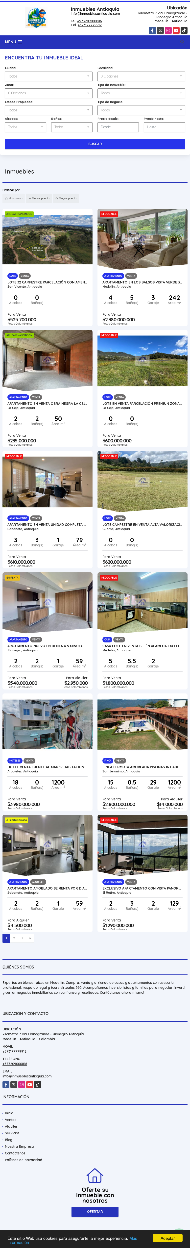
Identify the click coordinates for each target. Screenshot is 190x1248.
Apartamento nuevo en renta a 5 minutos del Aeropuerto (47, 646)
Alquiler (11, 1126)
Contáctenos (15, 1153)
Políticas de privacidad (23, 1160)
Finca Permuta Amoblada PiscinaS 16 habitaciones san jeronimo (142, 767)
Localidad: (105, 68)
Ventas (10, 1120)
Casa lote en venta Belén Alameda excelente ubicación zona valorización (142, 646)
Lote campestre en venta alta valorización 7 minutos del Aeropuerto (142, 525)
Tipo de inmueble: (111, 85)
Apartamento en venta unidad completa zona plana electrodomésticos (47, 525)
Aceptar (168, 1238)
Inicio (9, 1113)
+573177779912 (90, 25)
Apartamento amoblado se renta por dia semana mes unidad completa (47, 888)
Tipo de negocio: (110, 102)
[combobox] (49, 76)
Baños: (56, 119)
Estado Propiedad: (19, 102)
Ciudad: (11, 68)
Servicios (12, 1133)
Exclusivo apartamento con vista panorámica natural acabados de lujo (142, 888)
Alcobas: (11, 119)
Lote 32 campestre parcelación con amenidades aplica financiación (47, 282)
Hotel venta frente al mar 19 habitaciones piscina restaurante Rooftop (47, 767)
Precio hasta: (154, 119)
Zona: (9, 85)
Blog (8, 1140)
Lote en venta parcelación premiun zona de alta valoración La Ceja (142, 404)
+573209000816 (89, 21)
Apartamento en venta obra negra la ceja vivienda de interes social (47, 404)
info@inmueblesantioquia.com (95, 13)
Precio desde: (108, 119)
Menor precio (40, 198)
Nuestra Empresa (19, 1146)
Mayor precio (67, 198)
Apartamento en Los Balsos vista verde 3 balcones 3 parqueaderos (142, 282)
